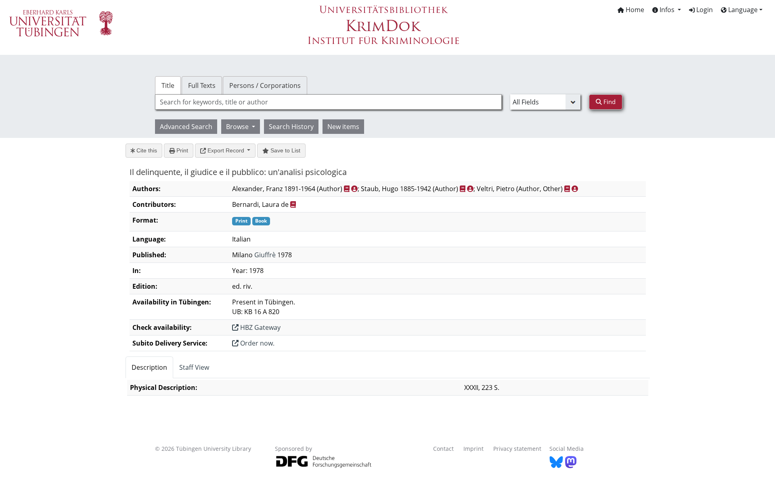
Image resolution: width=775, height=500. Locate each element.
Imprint (473, 448)
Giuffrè (265, 254)
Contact (443, 448)
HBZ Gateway (260, 327)
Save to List (284, 150)
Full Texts (202, 85)
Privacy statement (517, 448)
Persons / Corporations (265, 85)
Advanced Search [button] (186, 126)
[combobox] (328, 102)
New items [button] (343, 126)
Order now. (256, 343)
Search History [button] (291, 126)
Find (609, 102)
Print (181, 150)
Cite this (146, 150)
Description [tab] (149, 367)
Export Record (226, 150)
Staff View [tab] (194, 367)
